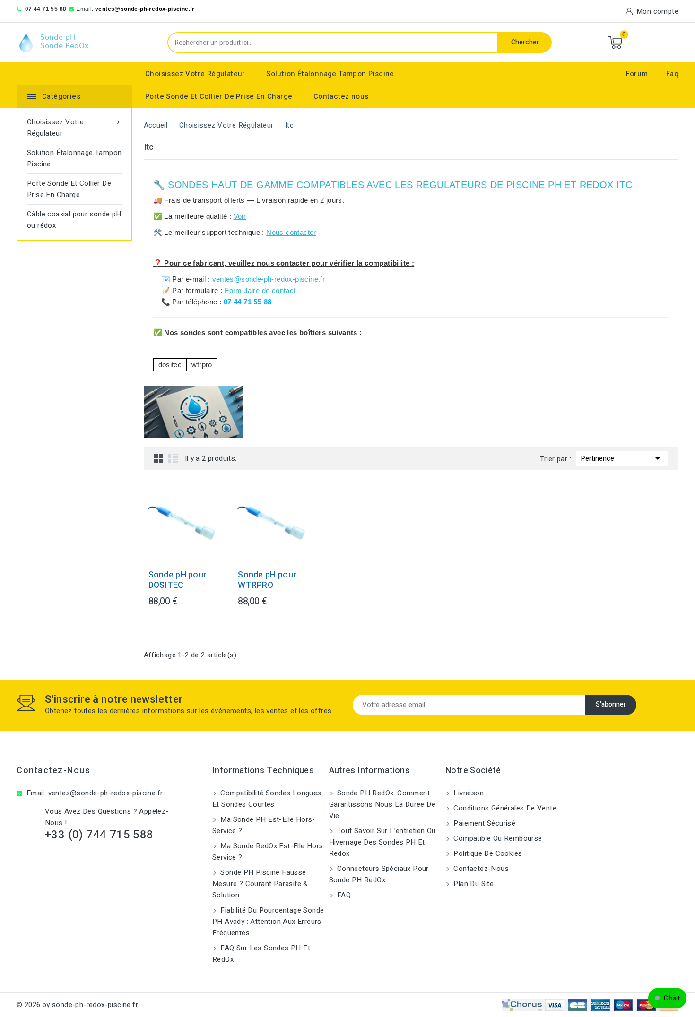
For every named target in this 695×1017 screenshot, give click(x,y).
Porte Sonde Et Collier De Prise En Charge (218, 96)
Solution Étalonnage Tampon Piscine (330, 74)
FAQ (343, 895)
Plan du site (473, 884)
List (173, 458)
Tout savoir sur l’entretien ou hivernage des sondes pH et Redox (382, 842)
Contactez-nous (53, 770)
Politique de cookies (487, 853)
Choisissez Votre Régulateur (195, 74)
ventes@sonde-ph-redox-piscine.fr (145, 9)
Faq (672, 74)
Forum (637, 74)
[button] (667, 998)
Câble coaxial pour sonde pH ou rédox (74, 220)
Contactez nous (341, 96)
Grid (159, 458)
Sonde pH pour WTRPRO (267, 580)
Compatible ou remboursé (497, 838)
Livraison (468, 793)
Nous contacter (291, 232)
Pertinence (622, 458)
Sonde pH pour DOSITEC (177, 580)
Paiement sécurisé (483, 823)
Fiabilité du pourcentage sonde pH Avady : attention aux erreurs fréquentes (268, 921)
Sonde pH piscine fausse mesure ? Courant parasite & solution (260, 883)
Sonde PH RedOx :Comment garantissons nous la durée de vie (382, 804)
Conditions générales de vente (504, 808)
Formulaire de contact (260, 290)
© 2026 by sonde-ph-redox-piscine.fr (77, 1005)
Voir (240, 216)
